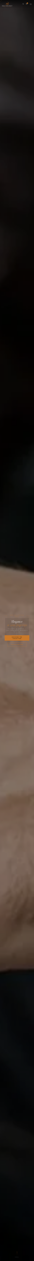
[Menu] (30, 4)
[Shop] (23, 4)
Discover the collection (17, 637)
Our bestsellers (17, 644)
